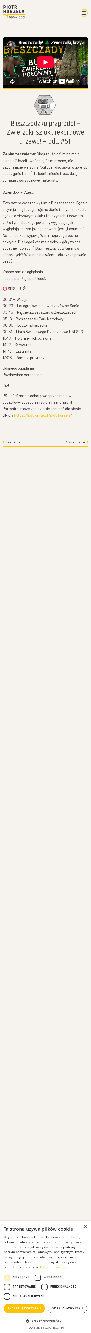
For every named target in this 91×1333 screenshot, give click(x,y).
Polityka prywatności (55, 1267)
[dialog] (45, 1277)
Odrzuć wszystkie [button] (67, 1308)
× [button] (85, 1226)
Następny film (76, 442)
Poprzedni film (15, 442)
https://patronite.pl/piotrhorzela (42, 416)
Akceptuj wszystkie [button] (24, 1308)
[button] (45, 1321)
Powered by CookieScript (45, 1327)
